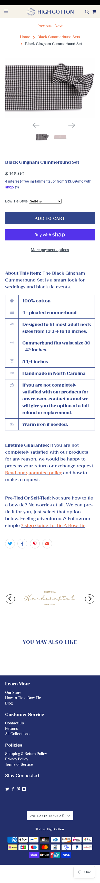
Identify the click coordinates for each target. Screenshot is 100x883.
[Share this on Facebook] (22, 543)
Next (59, 26)
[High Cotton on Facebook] (13, 790)
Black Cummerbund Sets (58, 37)
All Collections (17, 734)
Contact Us (14, 723)
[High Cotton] (50, 12)
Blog (9, 703)
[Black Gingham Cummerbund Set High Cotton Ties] (50, 88)
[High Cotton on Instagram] (24, 790)
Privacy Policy (16, 759)
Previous (44, 26)
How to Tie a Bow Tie (23, 698)
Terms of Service (19, 764)
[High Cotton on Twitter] (7, 790)
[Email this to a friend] (47, 543)
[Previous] (10, 599)
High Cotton (55, 829)
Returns (11, 728)
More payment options (50, 250)
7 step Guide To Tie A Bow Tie (53, 525)
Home (25, 37)
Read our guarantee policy (33, 473)
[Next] (89, 599)
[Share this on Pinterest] (35, 543)
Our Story (13, 692)
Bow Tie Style (16, 201)
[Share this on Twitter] (10, 543)
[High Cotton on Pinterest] (18, 790)
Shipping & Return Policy (26, 754)
